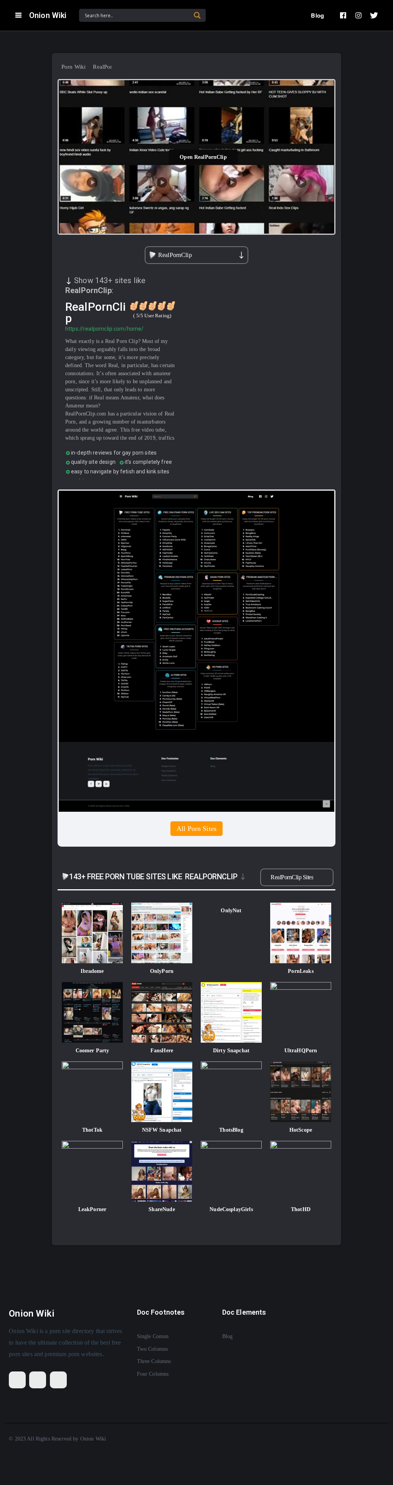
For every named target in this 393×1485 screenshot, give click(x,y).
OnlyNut (231, 910)
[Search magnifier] (197, 15)
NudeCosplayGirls (231, 1209)
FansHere (161, 1050)
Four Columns (153, 1374)
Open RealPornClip (203, 157)
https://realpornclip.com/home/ (104, 329)
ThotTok (92, 1130)
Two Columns (152, 1349)
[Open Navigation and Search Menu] (18, 15)
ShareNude (162, 1209)
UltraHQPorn (300, 1050)
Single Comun (153, 1336)
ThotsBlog (231, 1130)
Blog (317, 15)
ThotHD (300, 1209)
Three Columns (154, 1361)
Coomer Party (92, 1050)
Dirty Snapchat (231, 1050)
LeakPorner (92, 1209)
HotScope (300, 1130)
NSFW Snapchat (162, 1130)
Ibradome (92, 971)
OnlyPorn (161, 971)
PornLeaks (300, 971)
